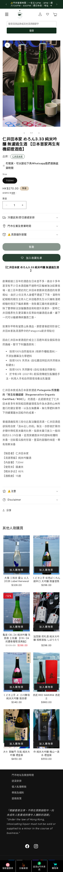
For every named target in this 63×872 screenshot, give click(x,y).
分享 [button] (8, 510)
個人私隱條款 (19, 786)
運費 (13, 193)
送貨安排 (17, 780)
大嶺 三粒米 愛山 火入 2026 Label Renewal (16, 579)
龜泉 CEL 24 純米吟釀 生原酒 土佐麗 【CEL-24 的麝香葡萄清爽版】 (17, 638)
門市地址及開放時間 (23, 774)
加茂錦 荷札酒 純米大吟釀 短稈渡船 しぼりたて (46, 638)
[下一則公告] (56, 4)
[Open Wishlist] (47, 14)
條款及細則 (18, 792)
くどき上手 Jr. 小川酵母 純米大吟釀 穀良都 (16, 696)
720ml (11, 181)
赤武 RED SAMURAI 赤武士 (46, 696)
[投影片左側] (24, 133)
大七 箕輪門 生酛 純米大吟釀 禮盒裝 (16, 753)
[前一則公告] (6, 4)
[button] (6, 14)
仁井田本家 (17, 156)
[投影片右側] (39, 133)
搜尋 (31, 30)
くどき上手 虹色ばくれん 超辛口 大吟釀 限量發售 (46, 579)
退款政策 (17, 798)
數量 (5, 198)
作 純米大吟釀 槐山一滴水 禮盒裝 (46, 753)
